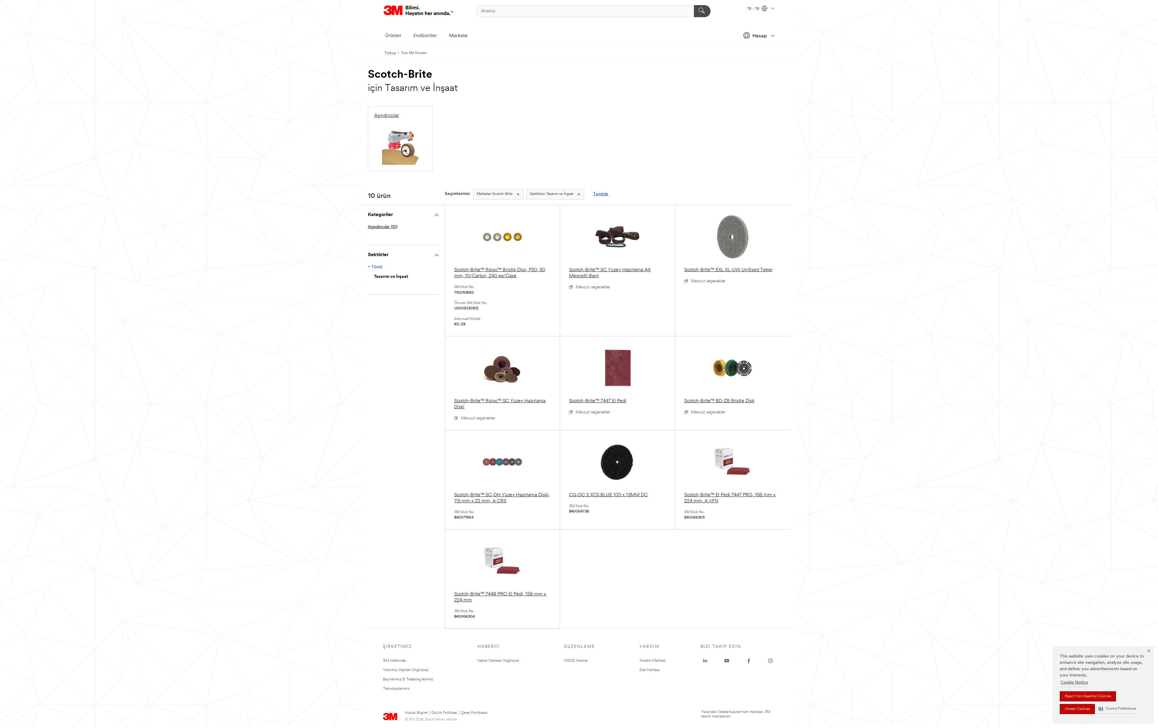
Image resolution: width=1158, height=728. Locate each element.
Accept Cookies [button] (1077, 709)
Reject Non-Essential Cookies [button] (1088, 696)
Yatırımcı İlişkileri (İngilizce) (406, 670)
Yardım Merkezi (652, 661)
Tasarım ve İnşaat (551, 194)
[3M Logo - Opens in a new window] (418, 11)
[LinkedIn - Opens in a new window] (705, 660)
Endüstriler (425, 35)
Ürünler (393, 35)
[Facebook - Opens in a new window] (748, 660)
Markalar (458, 35)
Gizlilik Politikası (444, 713)
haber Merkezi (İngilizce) (498, 661)
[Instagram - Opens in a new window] (770, 660)
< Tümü (375, 267)
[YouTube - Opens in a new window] (726, 660)
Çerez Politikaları (474, 713)
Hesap (759, 36)
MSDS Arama (575, 661)
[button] (1117, 709)
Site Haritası (649, 670)
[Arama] (702, 11)
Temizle (600, 194)
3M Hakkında (394, 661)
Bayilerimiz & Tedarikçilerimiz (408, 679)
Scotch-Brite (495, 194)
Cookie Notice (1074, 682)
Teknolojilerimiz (396, 689)
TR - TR (753, 9)
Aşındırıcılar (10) (382, 227)
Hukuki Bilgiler (416, 713)
